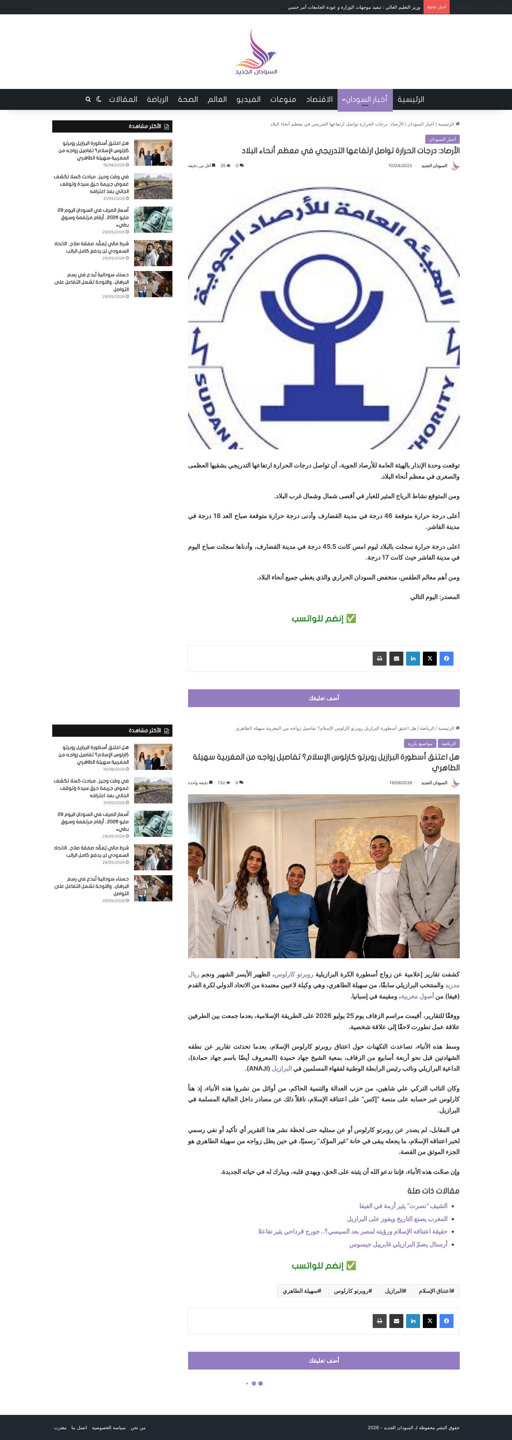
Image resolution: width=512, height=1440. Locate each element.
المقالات (123, 99)
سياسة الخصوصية (109, 1427)
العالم (217, 99)
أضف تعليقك (324, 698)
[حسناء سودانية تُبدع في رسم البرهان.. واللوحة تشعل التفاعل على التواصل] (153, 284)
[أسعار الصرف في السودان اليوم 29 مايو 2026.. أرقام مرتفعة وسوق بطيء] (153, 220)
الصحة (188, 99)
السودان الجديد (434, 165)
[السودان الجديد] (256, 51)
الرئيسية (411, 99)
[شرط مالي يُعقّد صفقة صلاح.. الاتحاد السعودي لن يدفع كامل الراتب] (153, 253)
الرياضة (157, 99)
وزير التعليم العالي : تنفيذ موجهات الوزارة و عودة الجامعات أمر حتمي (354, 7)
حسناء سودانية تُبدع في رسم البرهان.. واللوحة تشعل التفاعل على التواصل (91, 282)
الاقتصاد (319, 99)
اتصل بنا (79, 1427)
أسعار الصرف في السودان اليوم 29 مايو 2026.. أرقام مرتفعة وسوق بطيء (93, 217)
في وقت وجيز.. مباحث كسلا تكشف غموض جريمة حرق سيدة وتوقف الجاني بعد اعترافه (91, 184)
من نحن (138, 1427)
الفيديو (248, 99)
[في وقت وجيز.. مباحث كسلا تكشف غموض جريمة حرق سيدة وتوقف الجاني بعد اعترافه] (153, 186)
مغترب (60, 1427)
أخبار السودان (367, 99)
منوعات (283, 99)
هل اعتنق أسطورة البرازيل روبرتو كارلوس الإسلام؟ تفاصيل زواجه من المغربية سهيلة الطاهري (94, 150)
